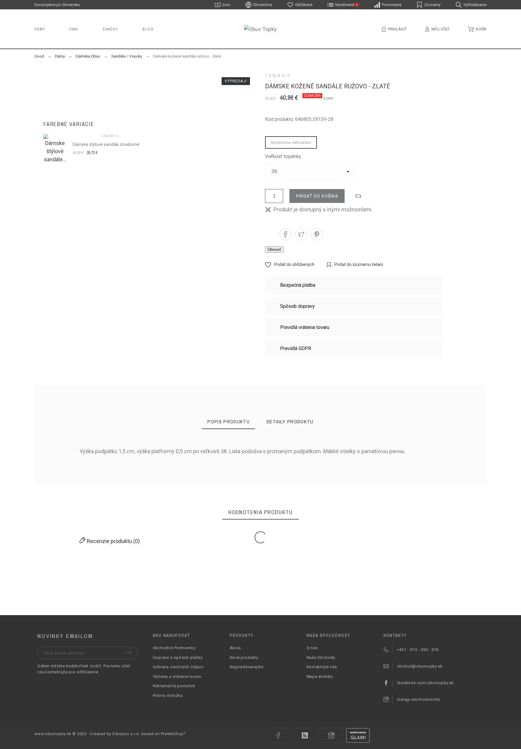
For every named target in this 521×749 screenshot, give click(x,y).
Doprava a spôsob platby (178, 657)
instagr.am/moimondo (418, 699)
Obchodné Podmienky (174, 648)
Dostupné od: (80, 468)
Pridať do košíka (317, 196)
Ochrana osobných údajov (178, 667)
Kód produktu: (82, 460)
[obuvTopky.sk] (260, 29)
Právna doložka (168, 695)
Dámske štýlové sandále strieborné (106, 144)
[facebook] (278, 735)
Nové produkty (244, 657)
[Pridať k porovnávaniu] (358, 196)
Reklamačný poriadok (174, 686)
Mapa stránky (320, 676)
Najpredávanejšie (247, 667)
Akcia (235, 648)
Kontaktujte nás (322, 667)
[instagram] (331, 735)
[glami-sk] (358, 735)
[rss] (305, 735)
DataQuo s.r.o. (126, 734)
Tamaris (278, 76)
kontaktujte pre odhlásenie (72, 672)
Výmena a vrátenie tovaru (177, 676)
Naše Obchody (321, 657)
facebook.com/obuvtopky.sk (425, 683)
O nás (312, 648)
